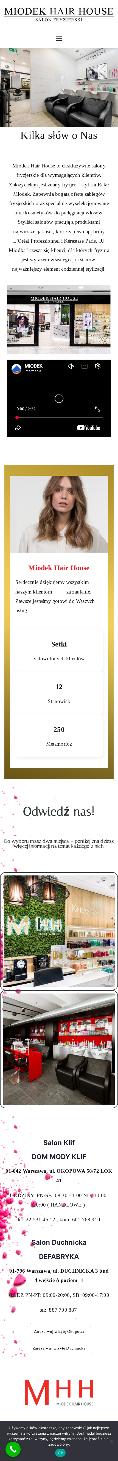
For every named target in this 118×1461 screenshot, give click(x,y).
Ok (60, 1453)
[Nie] (111, 1441)
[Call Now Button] (13, 1449)
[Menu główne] (59, 39)
